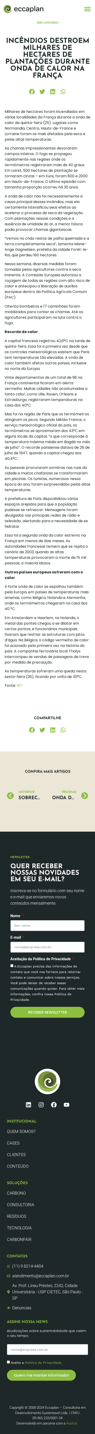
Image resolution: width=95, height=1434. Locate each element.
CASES (13, 1143)
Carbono (16, 1193)
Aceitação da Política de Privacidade (41, 959)
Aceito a (36, 1362)
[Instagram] (41, 1104)
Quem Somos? (21, 1131)
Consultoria (20, 1204)
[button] (87, 9)
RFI (19, 685)
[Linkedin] (28, 1104)
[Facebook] (54, 1104)
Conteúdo (18, 1166)
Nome (15, 916)
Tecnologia (19, 1227)
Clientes (16, 1154)
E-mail (16, 938)
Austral (71, 1423)
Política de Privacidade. (43, 1362)
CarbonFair (19, 1239)
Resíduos (16, 1216)
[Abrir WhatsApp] (83, 1422)
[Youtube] (66, 1104)
